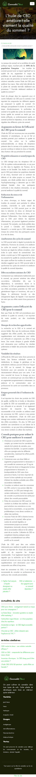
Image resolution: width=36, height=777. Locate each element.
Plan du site (18, 775)
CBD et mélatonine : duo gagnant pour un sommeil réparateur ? (26, 585)
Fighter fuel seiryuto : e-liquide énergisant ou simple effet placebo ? (9, 586)
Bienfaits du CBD (7, 43)
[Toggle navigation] (32, 3)
